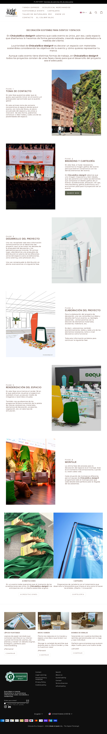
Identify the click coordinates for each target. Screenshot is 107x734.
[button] (83, 12)
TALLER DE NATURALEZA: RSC (37, 14)
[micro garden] (53, 621)
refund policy (61, 686)
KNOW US (60, 14)
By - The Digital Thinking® (70, 726)
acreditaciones (28, 594)
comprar (10, 653)
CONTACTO (27, 17)
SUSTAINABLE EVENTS (33, 11)
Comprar (78, 653)
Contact (38, 672)
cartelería (78, 594)
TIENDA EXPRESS (30, 7)
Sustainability (61, 677)
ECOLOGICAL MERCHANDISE (57, 7)
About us (59, 675)
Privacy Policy (40, 682)
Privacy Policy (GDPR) (15, 704)
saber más (73, 193)
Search (58, 672)
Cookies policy (40, 685)
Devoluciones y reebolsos (41, 678)
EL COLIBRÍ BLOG (45, 17)
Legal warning (40, 675)
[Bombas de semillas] (87, 621)
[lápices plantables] (20, 621)
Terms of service (62, 683)
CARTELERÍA (54, 11)
